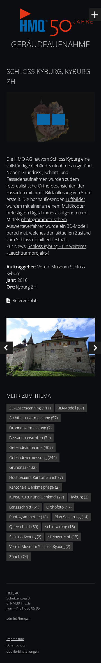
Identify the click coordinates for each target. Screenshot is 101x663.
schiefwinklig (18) (60, 526)
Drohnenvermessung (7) (30, 427)
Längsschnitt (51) (24, 507)
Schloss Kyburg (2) (25, 536)
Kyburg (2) (79, 497)
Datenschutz (16, 645)
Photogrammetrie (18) (28, 516)
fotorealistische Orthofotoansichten (41, 186)
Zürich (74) (18, 556)
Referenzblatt (25, 300)
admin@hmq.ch (18, 618)
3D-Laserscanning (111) (30, 408)
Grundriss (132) (22, 467)
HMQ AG (23, 159)
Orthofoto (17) (59, 507)
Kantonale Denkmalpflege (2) (34, 487)
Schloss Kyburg (65, 159)
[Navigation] (95, 14)
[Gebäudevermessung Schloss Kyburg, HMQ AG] (50, 348)
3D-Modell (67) (71, 408)
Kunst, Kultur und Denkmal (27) (36, 497)
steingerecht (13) (63, 536)
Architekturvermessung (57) (33, 417)
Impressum (15, 638)
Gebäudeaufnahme (50, 44)
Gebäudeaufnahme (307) (31, 447)
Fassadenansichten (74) (30, 437)
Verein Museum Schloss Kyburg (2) (39, 546)
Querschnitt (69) (23, 526)
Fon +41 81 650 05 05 (23, 608)
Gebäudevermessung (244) (33, 457)
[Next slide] (94, 347)
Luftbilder (75, 199)
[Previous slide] (6, 347)
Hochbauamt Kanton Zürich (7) (36, 477)
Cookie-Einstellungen (22, 651)
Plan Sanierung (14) (71, 516)
